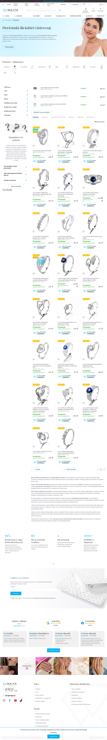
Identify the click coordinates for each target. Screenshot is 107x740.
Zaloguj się (16, 593)
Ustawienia (53, 732)
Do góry (38, 469)
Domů (3, 4)
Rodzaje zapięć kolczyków (42, 714)
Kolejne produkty (71, 469)
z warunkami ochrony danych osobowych (44, 598)
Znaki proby (38, 717)
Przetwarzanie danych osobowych (81, 704)
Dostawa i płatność (16, 4)
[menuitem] (6, 16)
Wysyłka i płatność (77, 698)
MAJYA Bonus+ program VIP (43, 698)
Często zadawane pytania (42, 720)
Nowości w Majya (40, 701)
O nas (37, 692)
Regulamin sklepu (76, 701)
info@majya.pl (10, 696)
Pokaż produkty (9, 47)
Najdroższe (80, 117)
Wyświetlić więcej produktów (42, 112)
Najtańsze (71, 117)
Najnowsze (45, 117)
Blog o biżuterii (39, 695)
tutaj (85, 730)
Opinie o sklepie (26, 4)
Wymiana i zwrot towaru (78, 692)
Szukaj (60, 10)
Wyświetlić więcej (53, 650)
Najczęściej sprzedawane (58, 117)
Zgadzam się (53, 736)
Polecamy (36, 117)
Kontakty (9, 4)
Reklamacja (63, 4)
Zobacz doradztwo (16, 186)
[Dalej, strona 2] (101, 469)
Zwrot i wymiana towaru (50, 4)
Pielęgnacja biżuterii (40, 723)
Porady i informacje (37, 4)
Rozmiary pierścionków (41, 726)
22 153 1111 (9, 689)
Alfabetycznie (90, 117)
